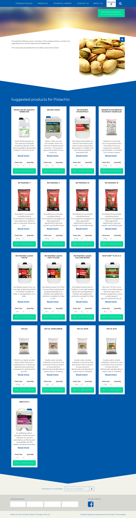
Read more (23, 156)
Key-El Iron (82, 329)
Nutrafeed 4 (53, 183)
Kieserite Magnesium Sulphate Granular (111, 111)
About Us (98, 3)
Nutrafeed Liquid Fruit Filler (53, 257)
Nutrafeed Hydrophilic (82, 111)
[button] (120, 3)
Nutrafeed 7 (24, 183)
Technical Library (62, 3)
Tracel (24, 329)
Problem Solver (24, 3)
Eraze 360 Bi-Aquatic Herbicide (24, 111)
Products (43, 3)
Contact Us (83, 3)
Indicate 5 (24, 402)
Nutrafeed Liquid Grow (24, 257)
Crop (71, 13)
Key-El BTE (112, 329)
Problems (64, 13)
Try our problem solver (111, 13)
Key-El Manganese (53, 329)
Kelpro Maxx (53, 110)
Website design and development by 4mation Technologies (103, 514)
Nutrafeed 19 (111, 183)
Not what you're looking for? (111, 12)
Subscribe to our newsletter (52, 489)
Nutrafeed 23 (82, 183)
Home (57, 13)
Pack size (18, 162)
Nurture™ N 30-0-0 (111, 256)
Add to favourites (24, 171)
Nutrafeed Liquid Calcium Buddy (82, 257)
